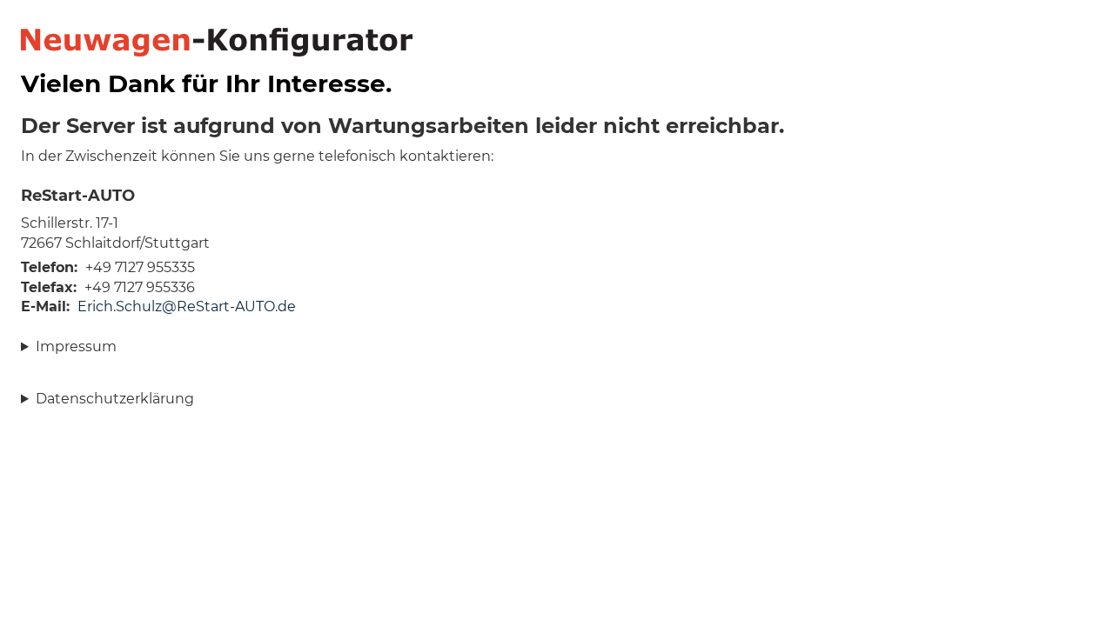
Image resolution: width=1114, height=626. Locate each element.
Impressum (76, 346)
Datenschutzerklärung (115, 398)
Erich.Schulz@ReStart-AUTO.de (186, 306)
